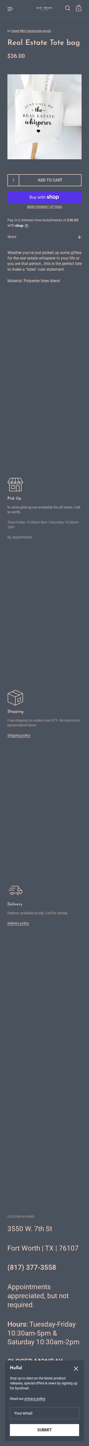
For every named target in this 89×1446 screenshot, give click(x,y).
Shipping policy (18, 735)
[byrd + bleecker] (44, 8)
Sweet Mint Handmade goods (31, 31)
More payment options (44, 207)
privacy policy (34, 1399)
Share (11, 237)
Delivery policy (18, 923)
